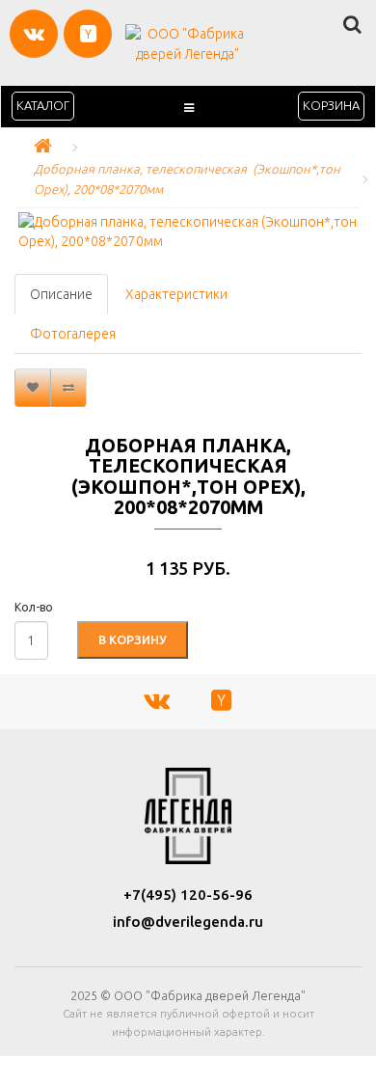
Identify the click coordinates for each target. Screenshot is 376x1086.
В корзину (132, 639)
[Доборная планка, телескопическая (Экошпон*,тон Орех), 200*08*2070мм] (188, 231)
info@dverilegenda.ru (188, 921)
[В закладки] (32, 387)
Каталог (42, 105)
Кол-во (33, 607)
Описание (61, 294)
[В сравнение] (68, 387)
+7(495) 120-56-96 (188, 894)
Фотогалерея (73, 333)
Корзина (331, 105)
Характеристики (176, 294)
